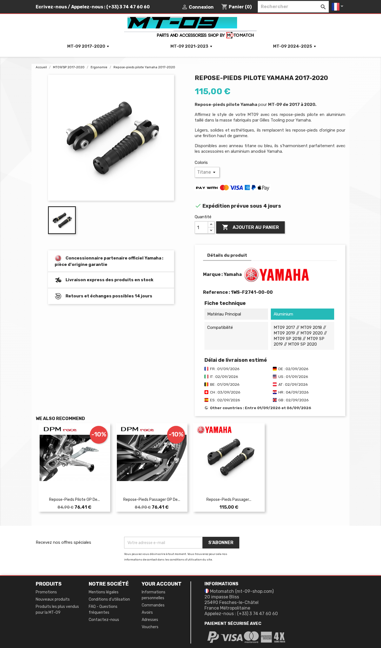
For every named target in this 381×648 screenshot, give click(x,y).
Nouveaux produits (53, 599)
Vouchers (150, 627)
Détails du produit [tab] (227, 255)
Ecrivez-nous (51, 6)
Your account (162, 584)
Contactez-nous (104, 619)
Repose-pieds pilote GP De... (74, 499)
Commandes (153, 605)
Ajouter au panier (250, 227)
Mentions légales (104, 592)
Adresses (150, 619)
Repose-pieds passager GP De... (151, 499)
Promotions (46, 592)
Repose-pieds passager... (228, 499)
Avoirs (147, 612)
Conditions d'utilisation (109, 599)
